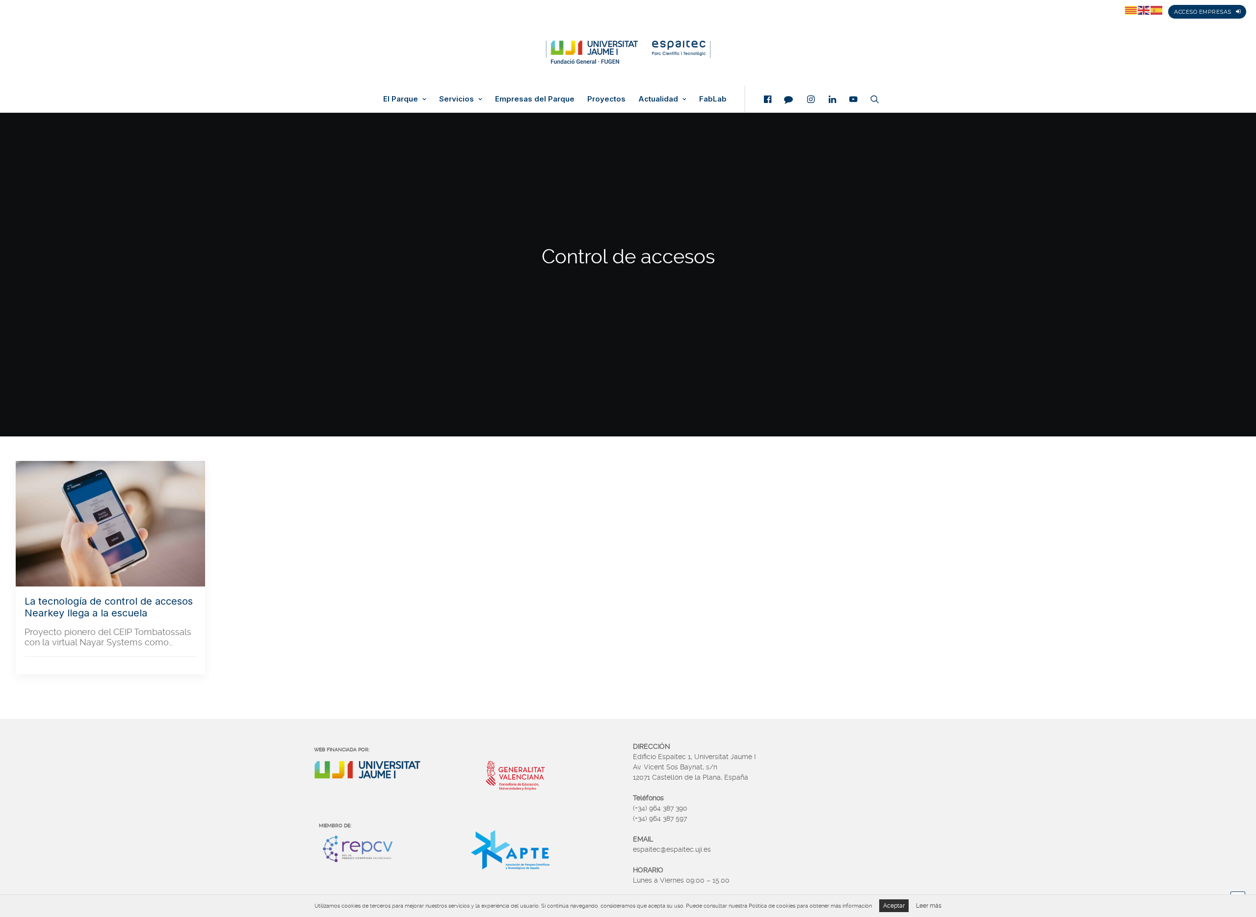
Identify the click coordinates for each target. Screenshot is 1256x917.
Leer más (929, 905)
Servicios (456, 99)
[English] (1144, 10)
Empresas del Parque (535, 99)
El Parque (400, 99)
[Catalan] (1131, 10)
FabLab (713, 99)
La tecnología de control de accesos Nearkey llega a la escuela (109, 607)
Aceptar (894, 905)
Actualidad (658, 99)
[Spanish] (1157, 10)
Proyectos (606, 99)
